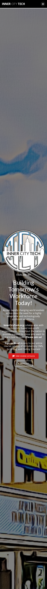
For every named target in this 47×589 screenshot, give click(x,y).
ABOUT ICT (24, 363)
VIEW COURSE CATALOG (25, 356)
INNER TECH (13, 4)
